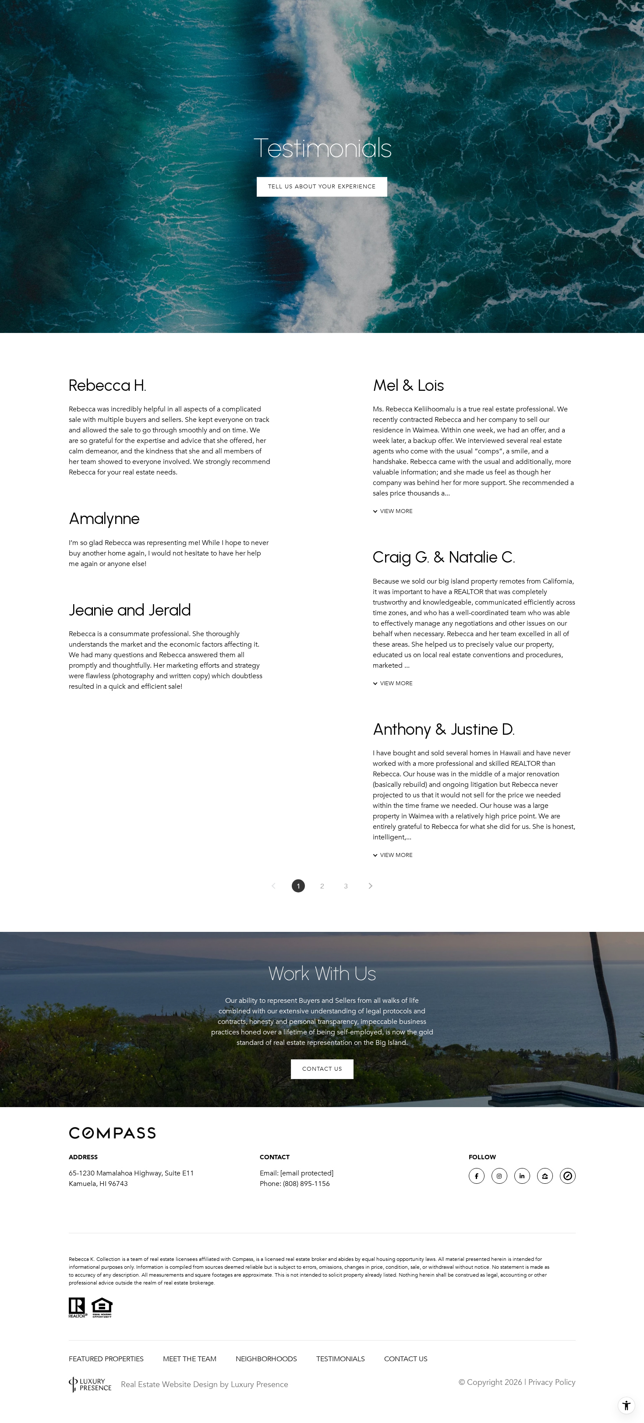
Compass (242, 1259)
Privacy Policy (552, 1382)
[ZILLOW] (545, 1176)
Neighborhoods (266, 1359)
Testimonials (340, 1359)
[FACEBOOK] (477, 1176)
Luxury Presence (259, 1384)
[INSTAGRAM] (499, 1176)
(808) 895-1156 (306, 1183)
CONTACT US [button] (322, 1069)
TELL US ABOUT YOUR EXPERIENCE (322, 186)
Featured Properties (106, 1359)
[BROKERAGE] (568, 1176)
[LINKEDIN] (522, 1176)
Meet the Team (189, 1359)
